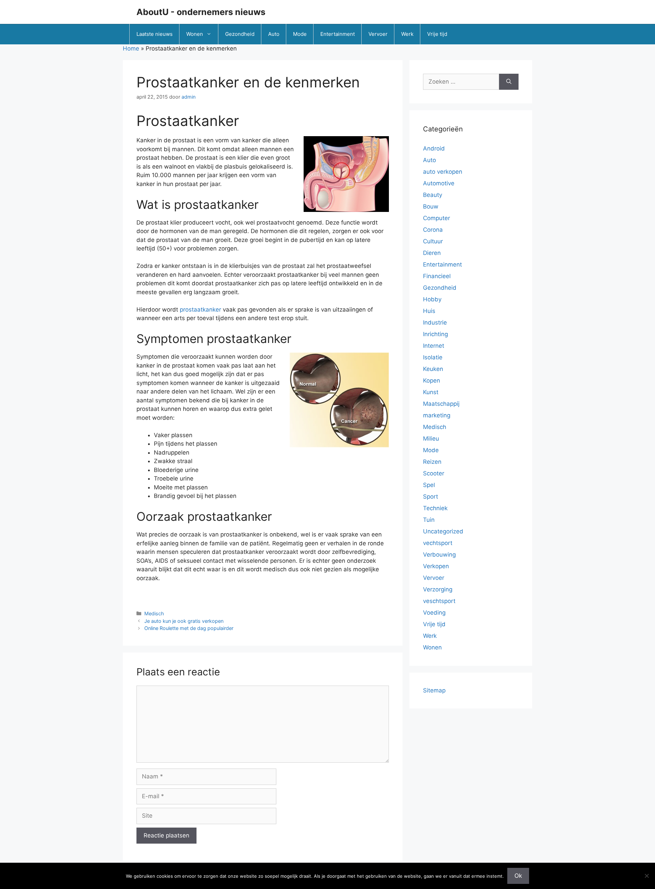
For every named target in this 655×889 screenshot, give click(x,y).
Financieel (437, 276)
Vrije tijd (437, 34)
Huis (429, 310)
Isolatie (432, 357)
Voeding (434, 612)
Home (131, 48)
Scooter (433, 473)
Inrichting (435, 334)
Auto (273, 34)
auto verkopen (442, 171)
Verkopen (436, 566)
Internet (433, 345)
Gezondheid (239, 34)
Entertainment (337, 34)
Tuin (429, 519)
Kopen (431, 380)
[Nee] (646, 875)
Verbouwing (439, 554)
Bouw (430, 206)
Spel (429, 485)
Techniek (435, 508)
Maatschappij (441, 403)
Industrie (435, 322)
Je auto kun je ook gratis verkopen (183, 621)
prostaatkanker (200, 309)
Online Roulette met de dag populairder (188, 628)
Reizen (432, 461)
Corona (433, 229)
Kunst (430, 392)
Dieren (432, 252)
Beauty (432, 194)
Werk (407, 34)
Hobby (432, 299)
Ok (518, 875)
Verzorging (437, 589)
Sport (430, 496)
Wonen (194, 34)
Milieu (431, 438)
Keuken (433, 368)
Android (434, 148)
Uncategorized (443, 531)
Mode (300, 34)
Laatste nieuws (154, 34)
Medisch (154, 613)
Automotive (438, 183)
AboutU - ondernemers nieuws (200, 12)
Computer (436, 218)
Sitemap (434, 690)
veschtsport (439, 601)
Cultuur (433, 241)
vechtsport (437, 543)
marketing (436, 415)
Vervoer (378, 34)
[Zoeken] (509, 82)
